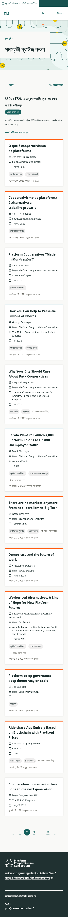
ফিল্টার (10, 85)
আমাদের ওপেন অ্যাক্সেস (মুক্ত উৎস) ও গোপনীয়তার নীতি (29, 873)
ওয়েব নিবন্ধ (14, 112)
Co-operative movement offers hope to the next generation (33, 787)
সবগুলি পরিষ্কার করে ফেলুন (16, 132)
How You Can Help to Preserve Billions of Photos (32, 314)
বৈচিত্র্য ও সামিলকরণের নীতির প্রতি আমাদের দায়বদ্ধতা (27, 877)
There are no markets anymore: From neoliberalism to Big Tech (33, 505)
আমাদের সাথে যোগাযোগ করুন (19, 896)
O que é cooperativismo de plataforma (27, 148)
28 (48, 832)
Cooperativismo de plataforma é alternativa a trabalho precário (33, 202)
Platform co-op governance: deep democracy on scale (30, 678)
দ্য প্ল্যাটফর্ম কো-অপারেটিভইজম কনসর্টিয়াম (21, 3)
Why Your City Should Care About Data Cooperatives (29, 374)
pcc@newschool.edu (18, 908)
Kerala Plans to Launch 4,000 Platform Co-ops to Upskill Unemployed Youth (31, 440)
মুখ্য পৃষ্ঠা (8, 38)
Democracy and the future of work (31, 557)
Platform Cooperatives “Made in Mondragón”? (32, 257)
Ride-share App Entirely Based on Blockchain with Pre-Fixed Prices (32, 732)
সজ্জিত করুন (57, 85)
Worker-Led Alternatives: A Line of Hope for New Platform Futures (33, 602)
